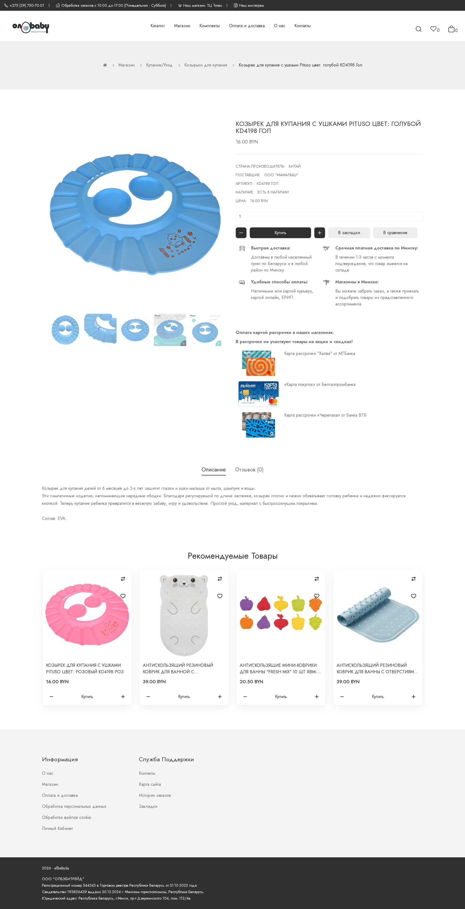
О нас (47, 773)
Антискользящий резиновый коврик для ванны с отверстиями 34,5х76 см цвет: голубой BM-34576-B (377, 668)
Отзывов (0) (249, 470)
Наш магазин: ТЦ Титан (202, 5)
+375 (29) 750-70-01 (27, 5)
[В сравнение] (123, 578)
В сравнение (395, 233)
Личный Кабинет (57, 828)
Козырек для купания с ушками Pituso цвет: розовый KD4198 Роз (85, 668)
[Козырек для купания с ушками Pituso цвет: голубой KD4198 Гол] (65, 330)
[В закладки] (123, 596)
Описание (214, 470)
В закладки (349, 233)
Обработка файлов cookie (66, 817)
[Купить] (241, 232)
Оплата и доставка (60, 795)
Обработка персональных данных (74, 806)
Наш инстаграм (251, 5)
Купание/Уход (159, 65)
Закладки (148, 806)
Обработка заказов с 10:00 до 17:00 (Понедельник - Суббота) (113, 5)
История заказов (155, 795)
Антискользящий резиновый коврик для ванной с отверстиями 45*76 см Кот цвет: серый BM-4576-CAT (181, 668)
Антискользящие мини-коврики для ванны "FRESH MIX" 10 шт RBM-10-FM (278, 668)
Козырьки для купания (205, 65)
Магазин (126, 65)
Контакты (147, 773)
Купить (280, 233)
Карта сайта (150, 784)
